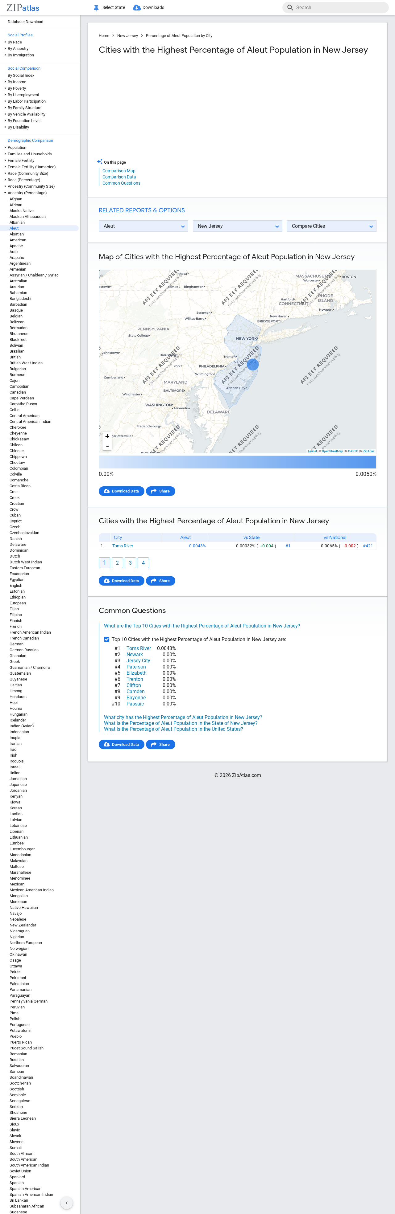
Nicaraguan (20, 931)
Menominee (20, 878)
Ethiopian (18, 597)
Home (104, 35)
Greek (15, 661)
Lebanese (18, 825)
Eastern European (25, 568)
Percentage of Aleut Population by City (179, 35)
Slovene (16, 1141)
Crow (14, 509)
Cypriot (16, 521)
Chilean (16, 445)
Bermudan (18, 327)
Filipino (16, 614)
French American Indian (30, 632)
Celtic (14, 409)
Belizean (17, 322)
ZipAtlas (368, 451)
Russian (17, 1059)
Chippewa (18, 456)
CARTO (353, 451)
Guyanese (18, 679)
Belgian (16, 316)
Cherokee (18, 427)
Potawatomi (20, 1030)
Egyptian (17, 579)
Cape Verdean (22, 398)
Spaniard (17, 1177)
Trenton (135, 679)
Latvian (16, 819)
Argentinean (20, 263)
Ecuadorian (19, 573)
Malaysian (18, 860)
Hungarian (18, 714)
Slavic (15, 1130)
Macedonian (20, 854)
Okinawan (18, 954)
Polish (15, 1018)
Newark (135, 654)
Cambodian (19, 386)
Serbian (16, 1106)
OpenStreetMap (332, 451)
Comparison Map (118, 170)
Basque (16, 310)
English (16, 585)
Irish (13, 755)
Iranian (16, 743)
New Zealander (23, 925)
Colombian (19, 468)
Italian (15, 773)
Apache (16, 245)
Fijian (14, 609)
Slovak (15, 1136)
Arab (14, 251)
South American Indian (29, 1165)
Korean (16, 808)
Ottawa (16, 966)
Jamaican (18, 778)
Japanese (18, 784)
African (16, 204)
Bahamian (18, 292)
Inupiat (16, 737)
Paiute (15, 972)
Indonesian (19, 732)
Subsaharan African (27, 1206)
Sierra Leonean (23, 1118)
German (16, 644)
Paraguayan (20, 995)
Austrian (17, 286)
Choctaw (17, 462)
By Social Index (21, 75)
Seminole (18, 1095)
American (18, 240)
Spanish (17, 1182)
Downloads (153, 7)
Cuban (15, 515)
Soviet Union (20, 1171)
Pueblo (16, 1036)
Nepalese (18, 919)
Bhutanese (19, 333)
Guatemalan (20, 673)
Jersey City (138, 661)
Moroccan (18, 901)
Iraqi (13, 749)
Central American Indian (30, 421)
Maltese (17, 866)
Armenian (18, 269)
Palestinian (19, 983)
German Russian (24, 650)
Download (363, 264)
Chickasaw (19, 439)
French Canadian (24, 638)
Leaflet (312, 451)
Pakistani (18, 977)
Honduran (18, 696)
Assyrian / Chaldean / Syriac (34, 275)
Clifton (134, 685)
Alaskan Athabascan (28, 216)
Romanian (18, 1054)
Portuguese (20, 1024)
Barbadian (18, 304)
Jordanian (18, 790)
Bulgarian (18, 368)
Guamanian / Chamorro (30, 667)
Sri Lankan (19, 1200)
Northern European (26, 942)
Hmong (16, 691)
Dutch (15, 556)
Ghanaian (18, 655)
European (18, 603)
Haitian (16, 685)
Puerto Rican (21, 1042)
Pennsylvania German (29, 1001)
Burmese (17, 374)
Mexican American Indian (32, 890)
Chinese (17, 450)
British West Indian (26, 363)
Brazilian (17, 351)
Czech (15, 527)
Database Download (25, 21)
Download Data (125, 491)
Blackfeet (18, 339)
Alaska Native (22, 210)
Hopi (14, 702)
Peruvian (17, 1007)
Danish (16, 538)
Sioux (14, 1124)
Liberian (16, 831)
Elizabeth (137, 673)
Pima (14, 1013)
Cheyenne (18, 433)
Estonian (17, 591)
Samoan (17, 1071)
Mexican (17, 884)
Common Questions (121, 183)
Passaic (135, 704)
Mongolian (19, 895)
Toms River (122, 545)
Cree (14, 491)
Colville (16, 474)
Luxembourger (22, 849)
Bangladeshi (20, 298)
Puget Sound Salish (27, 1048)
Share (164, 491)
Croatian (17, 503)
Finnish (16, 620)
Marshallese (20, 872)
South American (23, 1159)
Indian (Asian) (22, 726)
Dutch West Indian (26, 562)
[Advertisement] (167, 109)
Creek (15, 497)
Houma (16, 708)
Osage (15, 960)
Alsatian (17, 234)
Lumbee (17, 843)
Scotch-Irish (20, 1083)
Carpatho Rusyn (23, 404)
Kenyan (16, 796)
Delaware (18, 544)
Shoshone (18, 1112)
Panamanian (20, 989)
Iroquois (17, 761)
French (16, 626)
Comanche (19, 480)
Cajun (14, 380)
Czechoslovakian (24, 532)
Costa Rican (20, 486)
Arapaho (17, 257)
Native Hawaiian (24, 907)
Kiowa (15, 802)
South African (21, 1153)
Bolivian (16, 345)
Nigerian (17, 936)
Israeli (15, 767)
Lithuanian (19, 837)
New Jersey (127, 35)
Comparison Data (119, 176)
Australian (18, 281)
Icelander (18, 720)
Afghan (16, 199)
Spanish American (25, 1188)
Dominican (19, 550)
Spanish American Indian (31, 1194)
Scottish (17, 1089)
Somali (16, 1147)
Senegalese (20, 1100)
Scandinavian (21, 1077)
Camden (136, 691)
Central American (25, 415)
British (15, 357)
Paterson (136, 667)
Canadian (18, 392)
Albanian (17, 222)
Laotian (16, 813)
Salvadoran (19, 1065)
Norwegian (19, 948)
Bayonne (136, 698)
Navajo (16, 913)
